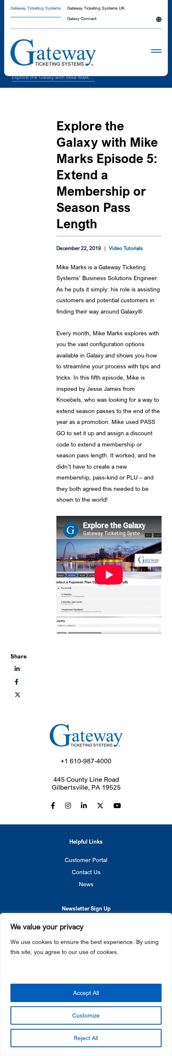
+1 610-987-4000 (86, 761)
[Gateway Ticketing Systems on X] (17, 694)
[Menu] (144, 52)
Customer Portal (86, 859)
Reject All (86, 1037)
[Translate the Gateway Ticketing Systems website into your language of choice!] (159, 22)
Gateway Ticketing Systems (35, 8)
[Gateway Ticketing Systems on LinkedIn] (84, 806)
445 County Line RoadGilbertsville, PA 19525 (86, 783)
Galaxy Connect (81, 19)
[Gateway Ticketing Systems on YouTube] (117, 806)
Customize (86, 1015)
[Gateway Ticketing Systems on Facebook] (53, 806)
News (86, 884)
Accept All (86, 992)
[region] (86, 984)
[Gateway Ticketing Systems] (53, 52)
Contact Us (86, 871)
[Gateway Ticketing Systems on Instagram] (68, 806)
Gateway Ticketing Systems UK (95, 8)
